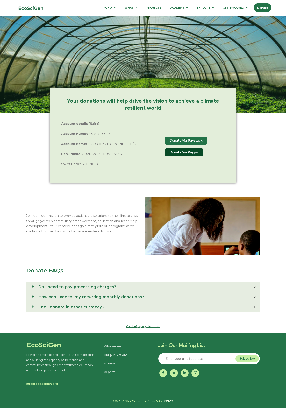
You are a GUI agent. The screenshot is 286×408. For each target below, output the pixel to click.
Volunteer (111, 363)
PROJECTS (153, 7)
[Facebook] (163, 373)
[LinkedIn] (185, 373)
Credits (168, 401)
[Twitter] (174, 373)
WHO (108, 7)
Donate (262, 8)
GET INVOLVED (233, 7)
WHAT (129, 7)
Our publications (115, 355)
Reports (109, 372)
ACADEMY (177, 7)
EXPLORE (203, 7)
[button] (109, 7)
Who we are (112, 346)
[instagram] (195, 373)
